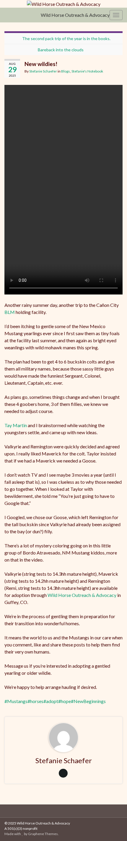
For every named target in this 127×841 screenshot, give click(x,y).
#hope (64, 701)
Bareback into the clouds (61, 49)
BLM (9, 312)
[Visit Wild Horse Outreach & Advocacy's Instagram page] (69, 810)
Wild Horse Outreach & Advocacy (75, 15)
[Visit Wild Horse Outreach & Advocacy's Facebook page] (60, 810)
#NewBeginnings (88, 701)
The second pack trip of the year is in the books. (66, 38)
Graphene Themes (43, 834)
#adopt (50, 701)
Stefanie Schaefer (43, 71)
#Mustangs (15, 701)
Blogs (65, 71)
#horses (35, 701)
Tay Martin (15, 425)
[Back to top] (113, 827)
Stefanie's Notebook (87, 71)
